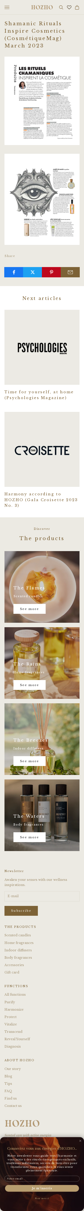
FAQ (8, 1091)
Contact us (13, 1106)
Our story (12, 1069)
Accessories (14, 965)
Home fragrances (19, 943)
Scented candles (17, 935)
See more (29, 609)
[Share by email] (70, 272)
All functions (15, 995)
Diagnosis (12, 1046)
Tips (8, 1084)
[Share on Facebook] (13, 272)
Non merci (42, 1198)
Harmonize (14, 1010)
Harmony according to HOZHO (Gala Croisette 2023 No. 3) (41, 500)
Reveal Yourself (17, 1039)
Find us (10, 1098)
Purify (9, 1002)
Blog (8, 1076)
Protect (10, 1017)
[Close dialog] (80, 1141)
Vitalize (10, 1024)
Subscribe (21, 911)
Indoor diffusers (18, 950)
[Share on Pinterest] (51, 272)
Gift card (11, 972)
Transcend (13, 1032)
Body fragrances (18, 958)
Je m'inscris (42, 1188)
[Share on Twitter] (32, 272)
